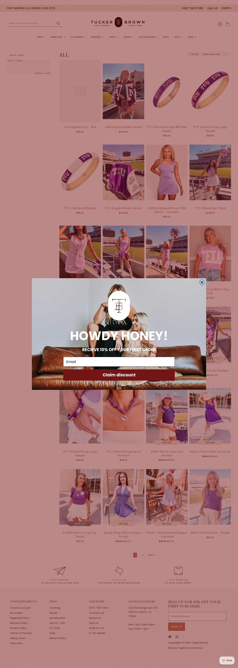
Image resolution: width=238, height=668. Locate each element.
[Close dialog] (202, 282)
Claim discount (119, 375)
